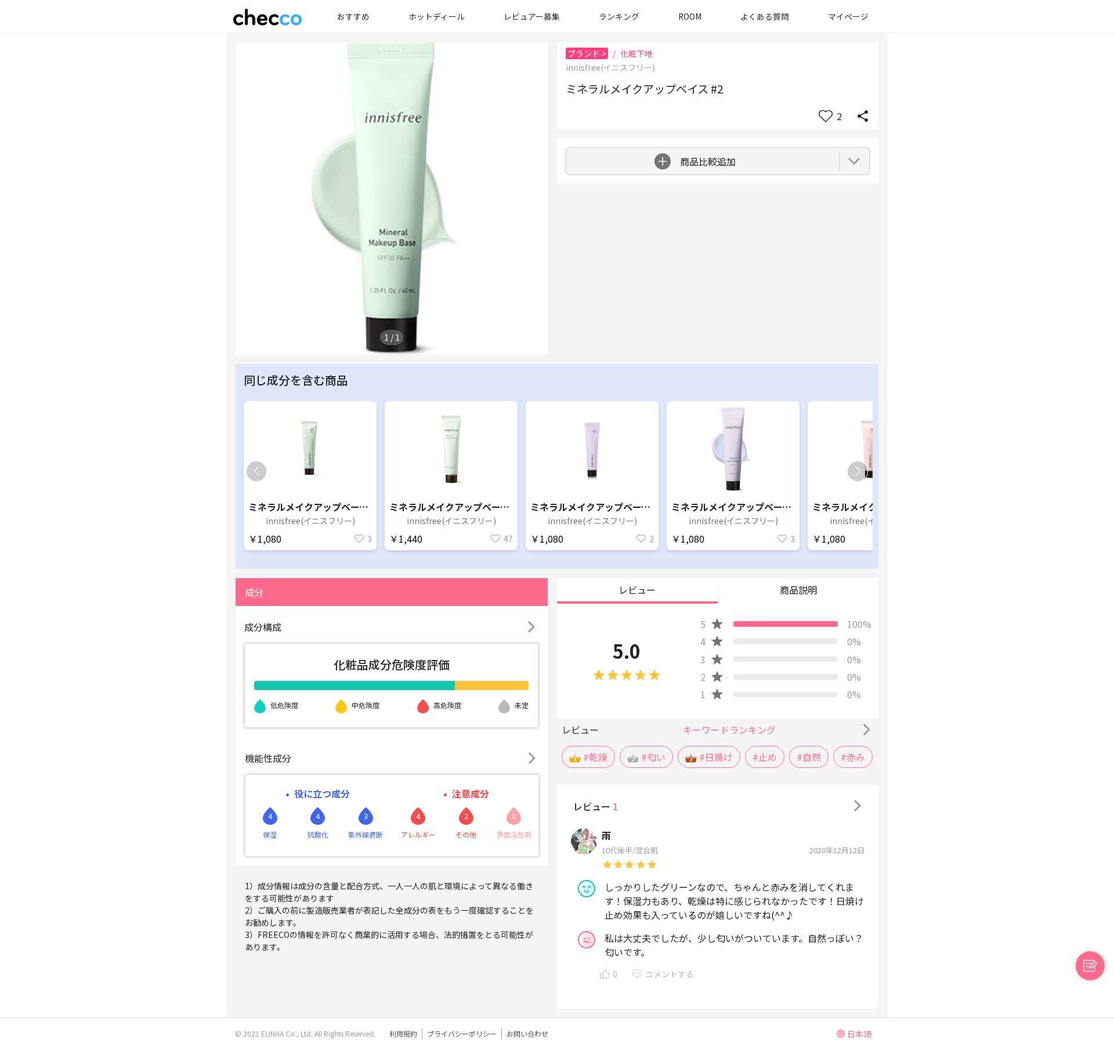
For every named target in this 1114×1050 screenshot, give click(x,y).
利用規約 (403, 1033)
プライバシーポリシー (462, 1033)
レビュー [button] (637, 590)
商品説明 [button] (798, 590)
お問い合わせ (527, 1033)
